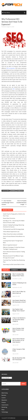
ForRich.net (12, 418)
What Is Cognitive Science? (10, 245)
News (3, 409)
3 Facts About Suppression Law (11, 231)
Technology (20, 190)
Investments (5, 405)
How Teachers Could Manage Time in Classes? (8, 202)
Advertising (5, 393)
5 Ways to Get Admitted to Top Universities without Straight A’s (18, 319)
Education (4, 400)
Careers (4, 397)
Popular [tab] (5, 269)
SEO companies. (10, 68)
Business (13, 190)
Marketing (4, 407)
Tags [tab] (22, 269)
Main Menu (7, 12)
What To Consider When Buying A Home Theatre (18, 274)
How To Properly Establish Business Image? (21, 202)
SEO (14, 89)
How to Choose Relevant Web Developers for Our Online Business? (18, 340)
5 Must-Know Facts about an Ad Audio (13, 234)
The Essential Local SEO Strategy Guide (13, 229)
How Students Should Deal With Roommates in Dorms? (19, 301)
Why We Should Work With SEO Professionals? (18, 358)
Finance (4, 402)
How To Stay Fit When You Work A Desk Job (18, 292)
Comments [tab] (14, 269)
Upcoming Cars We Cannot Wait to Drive (13, 264)
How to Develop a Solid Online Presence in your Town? (18, 330)
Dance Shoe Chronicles (9, 218)
